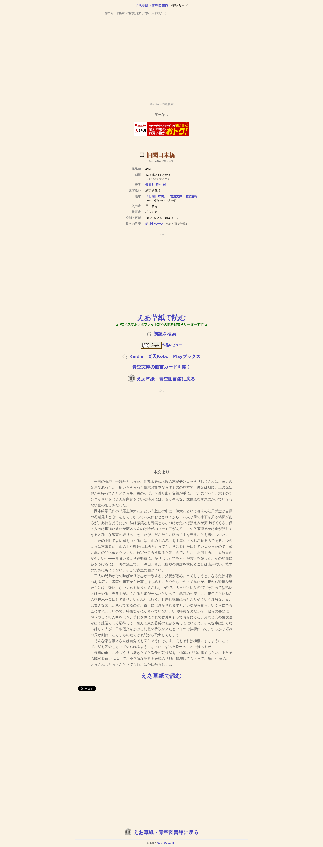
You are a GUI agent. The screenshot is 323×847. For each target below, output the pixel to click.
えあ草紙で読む (161, 317)
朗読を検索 (165, 333)
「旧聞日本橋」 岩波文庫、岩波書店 (171, 196)
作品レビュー (172, 345)
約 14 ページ (154, 224)
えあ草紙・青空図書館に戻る (166, 378)
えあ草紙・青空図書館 (151, 5)
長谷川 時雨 (153, 184)
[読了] (142, 154)
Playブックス (187, 356)
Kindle (136, 356)
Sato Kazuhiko (166, 843)
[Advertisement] (161, 62)
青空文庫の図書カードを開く (161, 366)
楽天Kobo (158, 356)
